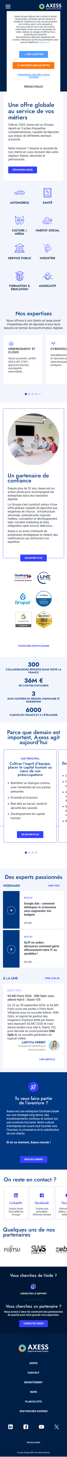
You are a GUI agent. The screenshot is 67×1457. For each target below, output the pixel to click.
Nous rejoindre (33, 1159)
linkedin (10, 1427)
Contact (33, 1372)
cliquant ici (44, 42)
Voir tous (54, 885)
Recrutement (33, 1382)
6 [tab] (41, 394)
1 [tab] (26, 394)
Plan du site (33, 1401)
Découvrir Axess (23, 170)
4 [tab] (36, 394)
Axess (33, 1363)
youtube (41, 1427)
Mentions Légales (33, 1442)
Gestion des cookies (34, 1411)
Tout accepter (34, 54)
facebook (26, 1427)
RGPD (33, 1391)
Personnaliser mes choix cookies (34, 76)
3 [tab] (32, 394)
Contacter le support (33, 1293)
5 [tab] (39, 394)
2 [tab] (29, 394)
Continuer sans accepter (34, 65)
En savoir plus (33, 558)
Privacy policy (33, 86)
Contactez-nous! (33, 1323)
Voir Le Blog (52, 978)
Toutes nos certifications (33, 646)
